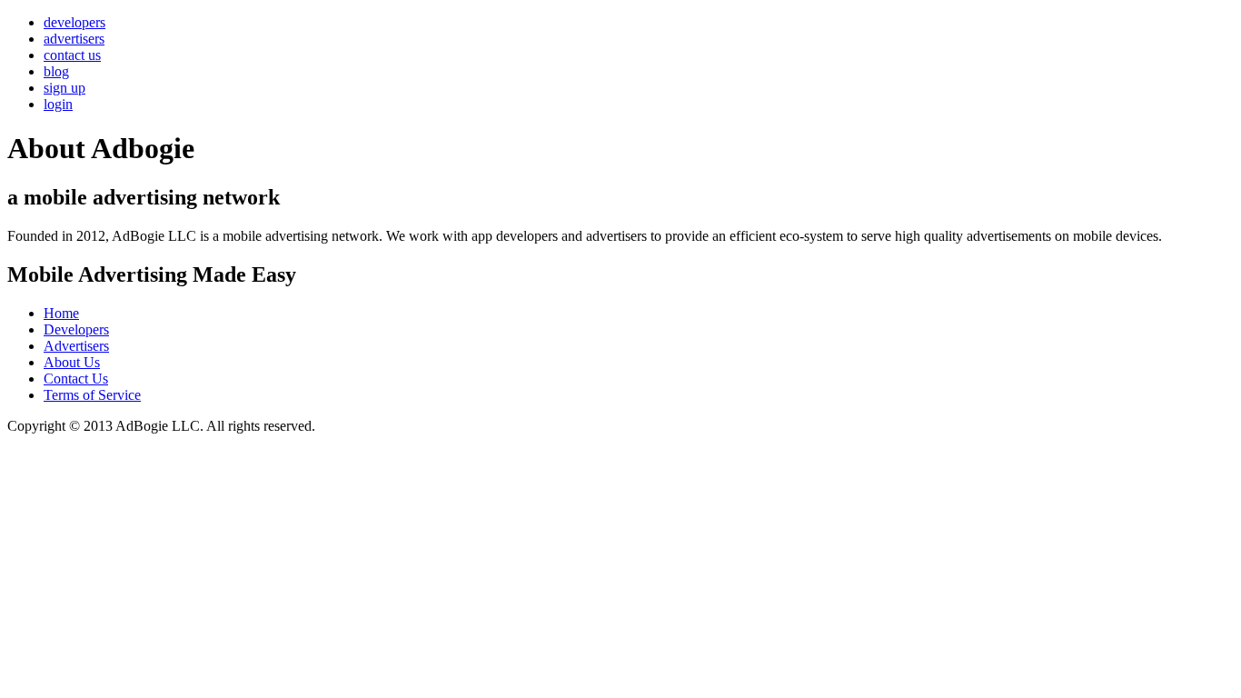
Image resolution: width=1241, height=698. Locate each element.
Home (61, 313)
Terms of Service (92, 395)
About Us (72, 362)
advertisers (74, 38)
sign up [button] (64, 87)
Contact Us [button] (76, 378)
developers (74, 22)
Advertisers (76, 346)
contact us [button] (72, 55)
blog (56, 71)
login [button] (58, 104)
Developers (76, 329)
